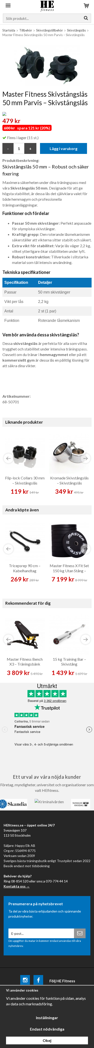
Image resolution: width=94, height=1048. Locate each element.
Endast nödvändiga (47, 1029)
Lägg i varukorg (63, 148)
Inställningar (47, 1017)
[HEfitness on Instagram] (25, 980)
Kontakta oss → (17, 886)
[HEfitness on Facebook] (38, 980)
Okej (47, 1040)
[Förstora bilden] (47, 65)
